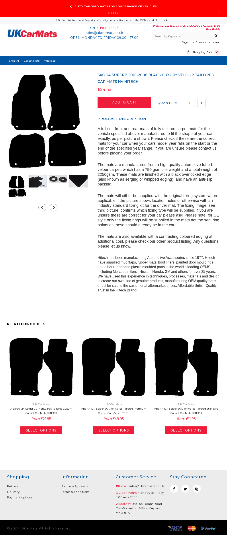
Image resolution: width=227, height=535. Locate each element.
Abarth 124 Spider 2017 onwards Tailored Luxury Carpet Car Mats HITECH (41, 411)
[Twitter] (185, 489)
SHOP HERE (112, 13)
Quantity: (167, 103)
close (219, 13)
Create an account (208, 42)
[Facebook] (174, 489)
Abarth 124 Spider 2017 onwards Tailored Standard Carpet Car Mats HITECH (186, 411)
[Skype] (197, 489)
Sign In (186, 42)
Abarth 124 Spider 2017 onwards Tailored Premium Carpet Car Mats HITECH (113, 411)
